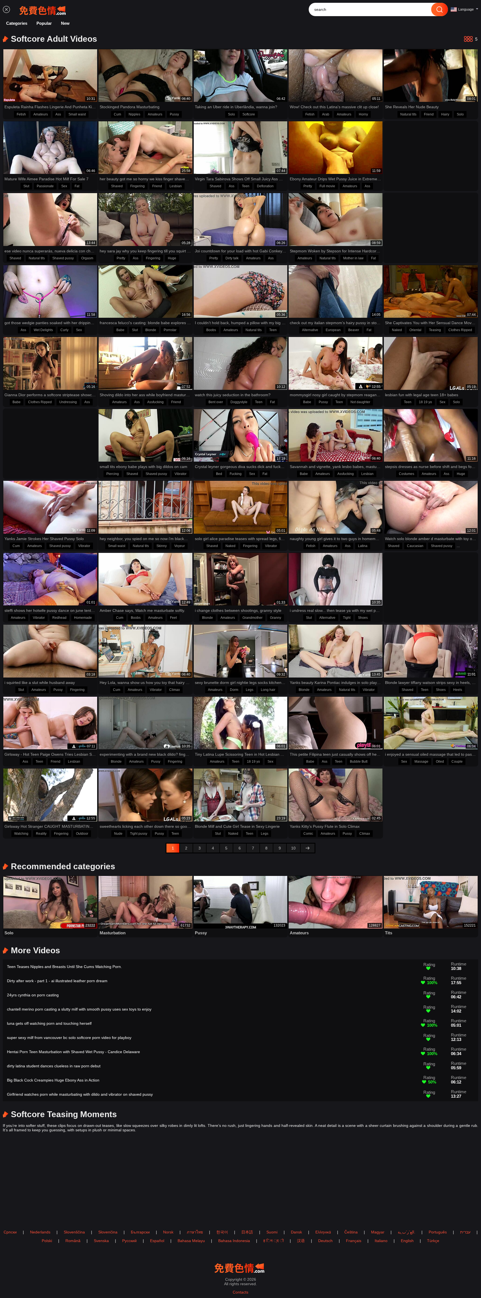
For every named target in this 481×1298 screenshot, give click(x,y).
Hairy (445, 114)
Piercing (112, 474)
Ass (58, 114)
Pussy (174, 114)
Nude (118, 834)
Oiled (440, 761)
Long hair (268, 690)
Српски (10, 1232)
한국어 (222, 1232)
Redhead (59, 618)
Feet (173, 618)
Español (157, 1240)
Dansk (296, 1232)
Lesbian (176, 186)
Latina (362, 546)
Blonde (150, 330)
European (333, 330)
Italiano (381, 1240)
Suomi (272, 1232)
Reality (41, 834)
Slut (26, 186)
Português (438, 1232)
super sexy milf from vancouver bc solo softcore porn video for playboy (69, 1037)
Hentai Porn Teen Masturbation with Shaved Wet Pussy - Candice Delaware (73, 1052)
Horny (363, 114)
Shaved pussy (63, 258)
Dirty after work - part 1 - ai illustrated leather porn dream (57, 981)
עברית (465, 1232)
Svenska (101, 1240)
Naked (397, 330)
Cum (117, 114)
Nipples (134, 114)
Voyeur (179, 546)
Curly (64, 330)
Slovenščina (74, 1232)
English (407, 1240)
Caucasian (415, 546)
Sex (64, 186)
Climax (174, 690)
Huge (172, 258)
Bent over (215, 402)
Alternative (310, 330)
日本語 (247, 1232)
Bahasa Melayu (191, 1240)
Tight (346, 618)
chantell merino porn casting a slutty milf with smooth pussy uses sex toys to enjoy (79, 1009)
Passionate (45, 186)
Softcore (248, 114)
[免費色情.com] (43, 9)
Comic (308, 834)
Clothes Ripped (460, 330)
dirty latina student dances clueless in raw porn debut (53, 1066)
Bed (219, 474)
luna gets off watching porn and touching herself (49, 1023)
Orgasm (87, 258)
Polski (47, 1240)
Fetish (21, 114)
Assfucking (155, 402)
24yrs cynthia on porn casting (33, 995)
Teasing (435, 330)
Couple (457, 761)
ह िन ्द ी (273, 1240)
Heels (457, 690)
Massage (421, 761)
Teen (245, 186)
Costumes (406, 474)
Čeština (351, 1232)
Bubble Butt (358, 761)
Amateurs (40, 114)
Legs (249, 690)
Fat (77, 186)
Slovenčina (107, 1232)
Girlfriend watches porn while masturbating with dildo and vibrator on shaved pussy (80, 1094)
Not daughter (360, 402)
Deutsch (325, 1240)
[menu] (6, 9)
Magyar (377, 1232)
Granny (275, 618)
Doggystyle (238, 402)
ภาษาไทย (195, 1232)
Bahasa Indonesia (234, 1240)
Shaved (117, 186)
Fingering (137, 186)
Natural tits (408, 114)
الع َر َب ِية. (406, 1232)
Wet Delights (43, 330)
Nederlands (40, 1232)
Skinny (161, 546)
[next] (308, 848)
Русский (129, 1240)
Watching (21, 834)
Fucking (236, 474)
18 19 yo (425, 402)
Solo (231, 114)
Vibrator (180, 474)
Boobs (211, 330)
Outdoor (82, 834)
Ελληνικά (323, 1232)
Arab (325, 114)
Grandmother (252, 618)
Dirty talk (232, 258)
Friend (429, 114)
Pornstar (170, 330)
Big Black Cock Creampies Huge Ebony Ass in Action (53, 1080)
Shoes (363, 618)
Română (72, 1240)
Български (140, 1232)
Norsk (168, 1232)
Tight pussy (138, 834)
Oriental (415, 330)
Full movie (327, 186)
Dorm (234, 690)
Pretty (307, 186)
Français (353, 1240)
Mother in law (353, 258)
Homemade (83, 618)
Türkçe (433, 1240)
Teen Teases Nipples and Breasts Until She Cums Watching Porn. (64, 966)
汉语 (301, 1240)
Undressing (68, 402)
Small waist (77, 114)
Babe (120, 330)
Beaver (353, 330)
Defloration (265, 186)
